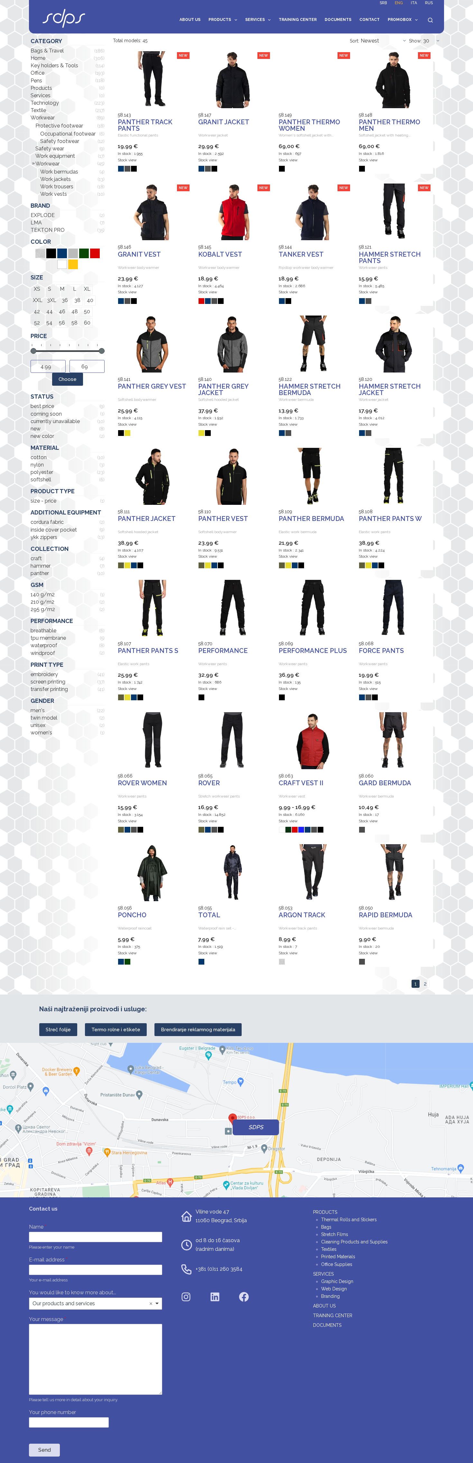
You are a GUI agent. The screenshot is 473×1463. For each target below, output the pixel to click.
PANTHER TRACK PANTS (145, 125)
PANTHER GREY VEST (152, 386)
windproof (43, 653)
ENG (399, 3)
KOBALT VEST (220, 254)
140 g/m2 (43, 594)
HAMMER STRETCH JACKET (390, 389)
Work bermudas (59, 172)
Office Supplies (336, 1264)
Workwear (43, 118)
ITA (414, 3)
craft (36, 558)
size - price (43, 501)
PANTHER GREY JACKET (223, 389)
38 (77, 300)
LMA (36, 223)
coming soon (46, 414)
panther (40, 573)
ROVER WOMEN (142, 783)
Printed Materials (338, 1256)
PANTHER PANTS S (148, 651)
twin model (44, 718)
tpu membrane (48, 638)
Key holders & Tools (54, 65)
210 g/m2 (42, 602)
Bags (326, 1227)
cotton (39, 457)
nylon (37, 465)
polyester (42, 472)
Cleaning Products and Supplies (354, 1241)
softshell (41, 480)
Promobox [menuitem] (400, 19)
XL (87, 289)
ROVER (209, 783)
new (36, 429)
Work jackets (55, 179)
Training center (298, 19)
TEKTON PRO (48, 230)
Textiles (329, 1249)
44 (49, 311)
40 (90, 300)
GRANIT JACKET (223, 122)
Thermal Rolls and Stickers (349, 1219)
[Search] (430, 20)
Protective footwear (59, 126)
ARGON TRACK (302, 915)
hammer (41, 566)
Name (37, 1227)
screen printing (48, 682)
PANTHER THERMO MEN (389, 125)
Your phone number (52, 1412)
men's (38, 710)
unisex (38, 725)
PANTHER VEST (223, 519)
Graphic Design (337, 1281)
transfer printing (49, 689)
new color (42, 436)
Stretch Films (334, 1234)
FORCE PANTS (381, 651)
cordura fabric (47, 522)
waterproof (44, 645)
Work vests (53, 194)
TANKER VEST (301, 254)
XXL (37, 300)
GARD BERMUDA (385, 783)
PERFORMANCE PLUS (313, 651)
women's (41, 733)
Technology (45, 103)
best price (42, 406)
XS (37, 289)
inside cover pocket (54, 530)
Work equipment (55, 156)
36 (65, 300)
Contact (369, 19)
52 (37, 323)
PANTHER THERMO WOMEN (309, 125)
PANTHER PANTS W (390, 519)
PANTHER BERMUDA (311, 519)
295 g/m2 (43, 609)
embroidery (44, 674)
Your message (47, 1319)
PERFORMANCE (223, 651)
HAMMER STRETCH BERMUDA (310, 389)
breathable (43, 631)
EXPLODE (43, 215)
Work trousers (56, 187)
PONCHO (132, 915)
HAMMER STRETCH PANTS (390, 257)
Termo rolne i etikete (115, 1030)
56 (62, 323)
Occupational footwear (68, 134)
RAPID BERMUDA (386, 915)
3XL (51, 300)
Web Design (334, 1288)
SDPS (255, 1127)
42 (37, 311)
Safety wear (49, 149)
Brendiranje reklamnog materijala (198, 1030)
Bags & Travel (47, 51)
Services (255, 19)
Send (44, 1450)
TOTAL (209, 915)
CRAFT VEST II (301, 783)
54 (49, 323)
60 (87, 323)
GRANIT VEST (139, 254)
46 (62, 311)
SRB (383, 3)
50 (87, 311)
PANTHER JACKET (147, 519)
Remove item (151, 1303)
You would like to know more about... (72, 1292)
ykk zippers (44, 537)
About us (190, 19)
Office (37, 73)
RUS (429, 3)
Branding (330, 1296)
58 (74, 323)
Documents (338, 19)
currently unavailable (55, 421)
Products (220, 19)
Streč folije (58, 1030)
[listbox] (95, 1304)
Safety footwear (59, 141)
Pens (36, 81)
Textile (38, 110)
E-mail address (48, 1260)
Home (38, 58)
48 (74, 311)
